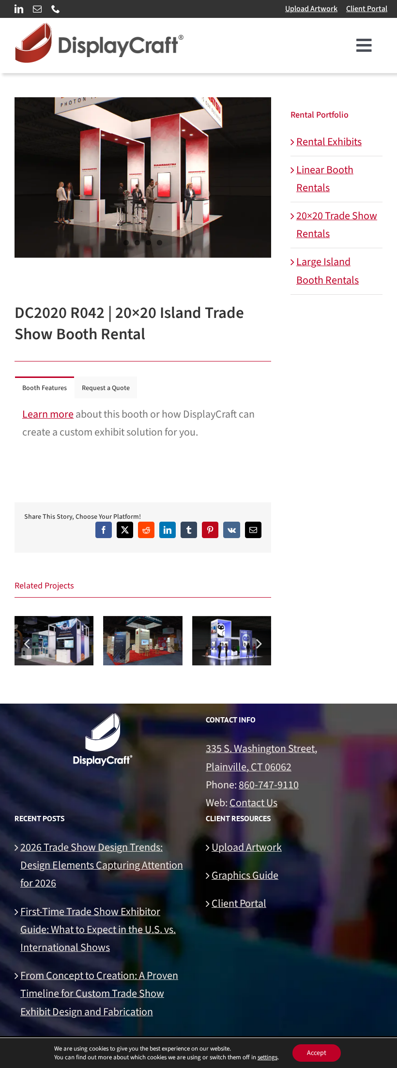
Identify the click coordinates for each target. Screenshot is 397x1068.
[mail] (37, 8)
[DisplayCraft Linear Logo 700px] (99, 28)
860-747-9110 (269, 785)
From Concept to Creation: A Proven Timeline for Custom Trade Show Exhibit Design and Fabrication (99, 993)
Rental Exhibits (329, 142)
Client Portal (366, 8)
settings (267, 1057)
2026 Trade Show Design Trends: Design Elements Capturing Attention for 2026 (101, 865)
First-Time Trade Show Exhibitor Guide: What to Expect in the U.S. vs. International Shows (98, 929)
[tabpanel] (143, 423)
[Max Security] (54, 640)
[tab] (44, 387)
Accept (316, 1053)
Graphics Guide (245, 875)
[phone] (55, 8)
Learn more (48, 414)
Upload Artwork (311, 8)
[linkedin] (19, 8)
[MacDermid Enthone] (142, 640)
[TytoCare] (231, 640)
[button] (27, 643)
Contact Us (253, 803)
